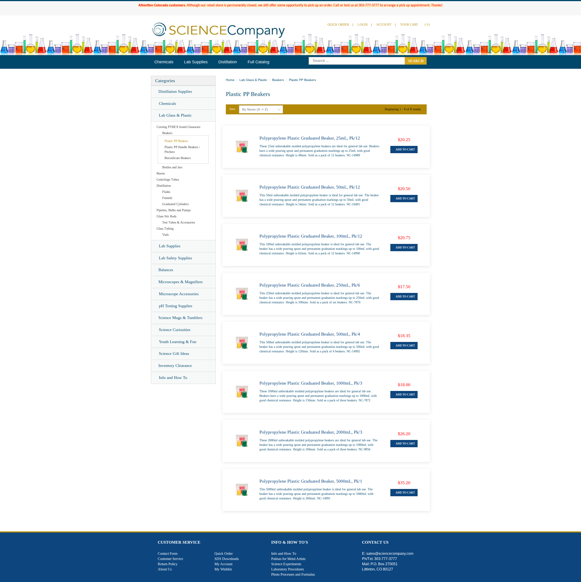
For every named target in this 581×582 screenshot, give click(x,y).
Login (363, 24)
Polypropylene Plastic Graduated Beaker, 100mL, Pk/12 (310, 235)
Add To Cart (405, 149)
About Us (165, 569)
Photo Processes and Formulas (293, 574)
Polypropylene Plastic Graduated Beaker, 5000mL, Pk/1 (310, 481)
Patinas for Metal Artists (288, 559)
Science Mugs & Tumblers (180, 317)
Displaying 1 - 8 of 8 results (403, 109)
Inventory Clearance (175, 365)
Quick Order (338, 24)
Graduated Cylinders (175, 204)
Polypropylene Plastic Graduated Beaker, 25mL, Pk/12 (309, 137)
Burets (161, 173)
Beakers (167, 133)
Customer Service (170, 559)
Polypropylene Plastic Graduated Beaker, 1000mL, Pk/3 (310, 383)
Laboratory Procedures (287, 569)
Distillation (227, 62)
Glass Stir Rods (166, 216)
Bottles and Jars (172, 167)
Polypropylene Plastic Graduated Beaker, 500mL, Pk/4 (309, 334)
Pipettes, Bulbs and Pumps (174, 210)
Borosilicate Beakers (178, 158)
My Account (223, 564)
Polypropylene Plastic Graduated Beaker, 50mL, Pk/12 (309, 186)
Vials (165, 234)
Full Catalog (258, 62)
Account (383, 24)
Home (230, 80)
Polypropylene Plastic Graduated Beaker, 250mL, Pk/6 (309, 284)
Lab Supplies (196, 62)
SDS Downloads (226, 559)
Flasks (166, 192)
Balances (165, 270)
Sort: (232, 109)
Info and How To (173, 377)
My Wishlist (223, 569)
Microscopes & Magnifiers (180, 282)
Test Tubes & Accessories (178, 222)
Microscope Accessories (179, 294)
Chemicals (163, 62)
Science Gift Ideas (174, 353)
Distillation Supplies (175, 91)
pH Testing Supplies (175, 306)
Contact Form (167, 553)
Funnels (167, 198)
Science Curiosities (174, 329)
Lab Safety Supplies (175, 258)
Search (415, 61)
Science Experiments (286, 564)
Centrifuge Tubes (168, 179)
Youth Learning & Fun (177, 341)
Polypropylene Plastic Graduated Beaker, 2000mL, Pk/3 (310, 432)
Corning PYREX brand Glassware (178, 127)
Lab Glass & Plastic (175, 115)
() (415, 24)
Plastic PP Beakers (176, 141)
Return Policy (167, 564)
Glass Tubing (165, 228)
